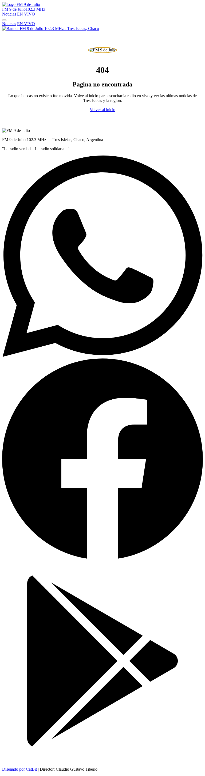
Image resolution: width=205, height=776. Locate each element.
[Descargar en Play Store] (102, 760)
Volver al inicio (102, 109)
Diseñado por (19, 769)
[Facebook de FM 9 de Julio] (102, 557)
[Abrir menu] (4, 20)
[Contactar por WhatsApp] (102, 355)
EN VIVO (26, 14)
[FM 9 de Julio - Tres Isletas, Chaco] (50, 28)
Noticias (9, 14)
